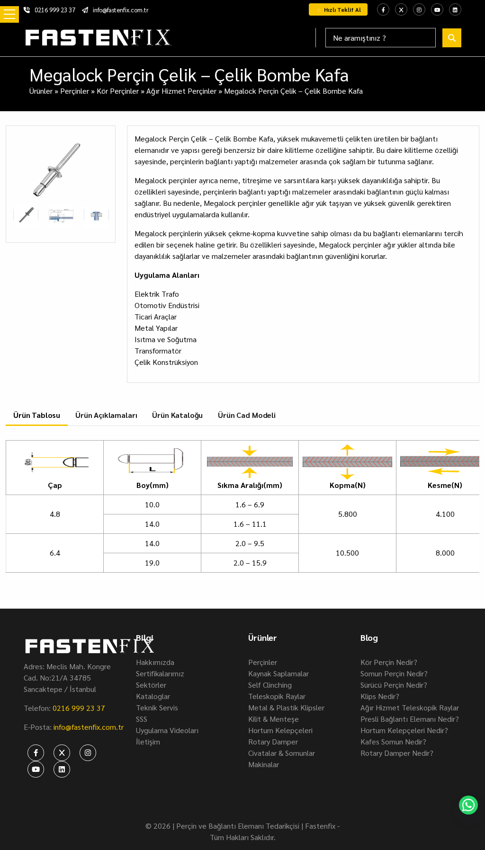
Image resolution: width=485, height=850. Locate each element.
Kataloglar (153, 696)
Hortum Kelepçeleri (280, 730)
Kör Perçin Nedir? (388, 662)
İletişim (148, 741)
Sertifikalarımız (160, 673)
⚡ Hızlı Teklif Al (338, 9)
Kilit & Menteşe (273, 719)
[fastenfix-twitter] (401, 9)
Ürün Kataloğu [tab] (177, 415)
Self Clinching (270, 685)
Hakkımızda (155, 662)
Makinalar (263, 764)
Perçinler (74, 91)
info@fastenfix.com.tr (121, 10)
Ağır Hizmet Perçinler (181, 91)
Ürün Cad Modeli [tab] (247, 415)
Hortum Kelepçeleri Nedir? (404, 730)
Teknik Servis (157, 707)
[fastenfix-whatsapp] (468, 805)
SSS (141, 719)
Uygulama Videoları (167, 730)
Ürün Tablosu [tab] (36, 415)
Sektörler (151, 685)
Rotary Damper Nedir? (396, 753)
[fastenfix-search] (451, 37)
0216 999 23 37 (55, 10)
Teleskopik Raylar (276, 696)
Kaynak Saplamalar (278, 673)
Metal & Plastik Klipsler (286, 707)
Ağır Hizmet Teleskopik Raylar (409, 707)
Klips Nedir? (379, 696)
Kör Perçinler (118, 91)
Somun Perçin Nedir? (394, 673)
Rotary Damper (273, 741)
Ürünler (41, 91)
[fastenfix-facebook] (383, 9)
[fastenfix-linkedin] (455, 9)
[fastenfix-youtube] (437, 9)
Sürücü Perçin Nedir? (393, 685)
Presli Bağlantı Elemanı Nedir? (409, 719)
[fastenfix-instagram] (419, 9)
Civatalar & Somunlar (281, 753)
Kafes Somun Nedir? (393, 741)
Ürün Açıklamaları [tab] (106, 415)
